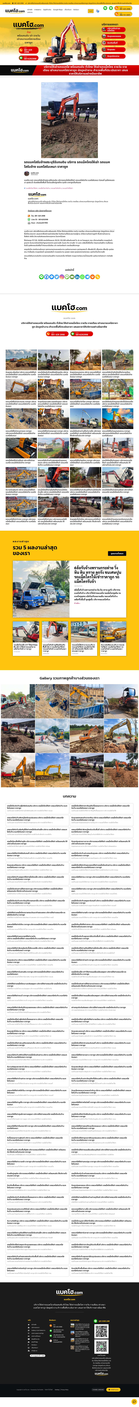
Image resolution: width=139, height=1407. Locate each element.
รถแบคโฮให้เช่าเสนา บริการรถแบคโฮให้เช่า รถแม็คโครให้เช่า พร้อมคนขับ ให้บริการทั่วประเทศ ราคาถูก (52, 521)
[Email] (72, 276)
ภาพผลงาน (37, 10)
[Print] (92, 276)
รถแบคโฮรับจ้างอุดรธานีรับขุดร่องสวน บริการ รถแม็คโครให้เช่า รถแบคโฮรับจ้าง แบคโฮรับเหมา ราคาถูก (101, 1257)
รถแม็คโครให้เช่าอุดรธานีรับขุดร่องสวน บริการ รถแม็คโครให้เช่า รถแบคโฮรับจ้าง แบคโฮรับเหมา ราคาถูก (99, 1139)
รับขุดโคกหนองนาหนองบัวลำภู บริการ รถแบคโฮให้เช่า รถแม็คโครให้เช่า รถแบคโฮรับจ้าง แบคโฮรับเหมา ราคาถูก (101, 1091)
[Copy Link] (97, 276)
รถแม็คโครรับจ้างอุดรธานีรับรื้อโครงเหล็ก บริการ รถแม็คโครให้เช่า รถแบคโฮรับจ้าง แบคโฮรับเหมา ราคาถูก (117, 404)
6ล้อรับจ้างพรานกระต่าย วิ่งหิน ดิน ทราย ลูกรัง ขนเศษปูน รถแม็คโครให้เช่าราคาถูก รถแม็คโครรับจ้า (97, 574)
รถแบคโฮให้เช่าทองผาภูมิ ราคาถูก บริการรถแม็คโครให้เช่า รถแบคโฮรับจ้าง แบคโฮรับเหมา (53, 433)
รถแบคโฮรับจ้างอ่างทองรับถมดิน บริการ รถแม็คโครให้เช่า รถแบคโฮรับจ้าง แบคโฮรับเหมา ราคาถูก (82, 1326)
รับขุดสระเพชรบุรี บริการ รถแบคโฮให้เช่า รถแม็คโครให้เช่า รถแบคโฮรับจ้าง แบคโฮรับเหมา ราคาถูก (101, 1032)
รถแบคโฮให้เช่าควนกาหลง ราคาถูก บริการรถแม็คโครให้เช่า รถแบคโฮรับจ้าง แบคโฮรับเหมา (20, 433)
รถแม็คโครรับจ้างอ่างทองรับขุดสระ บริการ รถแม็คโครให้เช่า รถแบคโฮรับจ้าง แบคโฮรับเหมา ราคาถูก (100, 854)
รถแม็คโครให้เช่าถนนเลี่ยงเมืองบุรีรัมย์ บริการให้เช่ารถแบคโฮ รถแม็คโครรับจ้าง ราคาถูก (101, 1150)
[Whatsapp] (82, 276)
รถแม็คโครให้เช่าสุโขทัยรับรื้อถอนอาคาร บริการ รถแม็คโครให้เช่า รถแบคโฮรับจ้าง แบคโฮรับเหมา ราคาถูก (35, 1020)
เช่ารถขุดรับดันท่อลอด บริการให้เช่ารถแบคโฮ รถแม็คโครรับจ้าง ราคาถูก (98, 1007)
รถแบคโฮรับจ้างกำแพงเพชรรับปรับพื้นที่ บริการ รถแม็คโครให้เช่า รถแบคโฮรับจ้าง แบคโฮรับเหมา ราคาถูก (35, 1257)
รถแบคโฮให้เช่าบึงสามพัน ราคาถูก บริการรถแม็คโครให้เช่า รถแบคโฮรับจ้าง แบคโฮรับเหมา (35, 973)
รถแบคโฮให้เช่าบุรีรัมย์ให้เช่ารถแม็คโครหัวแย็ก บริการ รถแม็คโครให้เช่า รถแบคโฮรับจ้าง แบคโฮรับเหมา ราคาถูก (36, 1233)
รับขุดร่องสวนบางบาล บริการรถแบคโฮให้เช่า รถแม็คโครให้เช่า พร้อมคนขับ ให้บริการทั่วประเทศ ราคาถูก (100, 842)
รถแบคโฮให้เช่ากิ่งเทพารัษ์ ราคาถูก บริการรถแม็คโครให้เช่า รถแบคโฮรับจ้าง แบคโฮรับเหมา (35, 1127)
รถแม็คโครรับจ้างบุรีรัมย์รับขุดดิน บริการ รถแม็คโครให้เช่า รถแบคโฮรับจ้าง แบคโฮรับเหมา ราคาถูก (53, 374)
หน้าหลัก (29, 10)
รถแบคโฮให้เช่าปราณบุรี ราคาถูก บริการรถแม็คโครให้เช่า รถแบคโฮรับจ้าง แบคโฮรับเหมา (82, 1348)
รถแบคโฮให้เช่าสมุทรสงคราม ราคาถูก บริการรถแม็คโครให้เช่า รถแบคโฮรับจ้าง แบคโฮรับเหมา (117, 433)
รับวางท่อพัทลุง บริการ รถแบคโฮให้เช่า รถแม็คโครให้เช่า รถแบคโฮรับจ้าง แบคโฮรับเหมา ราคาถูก (37, 1222)
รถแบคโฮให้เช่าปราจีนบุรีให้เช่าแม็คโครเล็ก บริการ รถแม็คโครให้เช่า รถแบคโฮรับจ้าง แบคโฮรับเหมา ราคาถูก (85, 492)
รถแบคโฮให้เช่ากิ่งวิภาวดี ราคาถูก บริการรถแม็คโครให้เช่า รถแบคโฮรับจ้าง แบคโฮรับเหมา (82, 1341)
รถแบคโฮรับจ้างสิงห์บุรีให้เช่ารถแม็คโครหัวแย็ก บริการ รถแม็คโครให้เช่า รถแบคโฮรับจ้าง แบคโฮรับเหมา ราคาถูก (37, 830)
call (121, 8)
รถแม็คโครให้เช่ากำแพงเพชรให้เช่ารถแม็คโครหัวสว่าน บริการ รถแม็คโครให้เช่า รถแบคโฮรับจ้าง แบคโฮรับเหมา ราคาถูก (100, 866)
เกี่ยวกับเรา (68, 10)
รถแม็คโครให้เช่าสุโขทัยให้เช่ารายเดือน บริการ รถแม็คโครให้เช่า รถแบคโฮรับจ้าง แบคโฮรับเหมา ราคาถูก (101, 1020)
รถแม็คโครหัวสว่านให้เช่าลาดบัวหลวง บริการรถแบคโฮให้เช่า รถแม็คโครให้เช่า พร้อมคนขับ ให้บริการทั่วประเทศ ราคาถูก (100, 984)
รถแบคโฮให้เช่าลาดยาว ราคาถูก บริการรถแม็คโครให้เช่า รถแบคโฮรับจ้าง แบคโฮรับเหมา (101, 1056)
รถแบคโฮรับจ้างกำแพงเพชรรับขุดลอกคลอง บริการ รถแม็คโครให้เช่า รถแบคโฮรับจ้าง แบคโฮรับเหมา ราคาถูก (53, 462)
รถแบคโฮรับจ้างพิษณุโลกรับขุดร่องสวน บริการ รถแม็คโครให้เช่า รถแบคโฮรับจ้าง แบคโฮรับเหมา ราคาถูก (35, 818)
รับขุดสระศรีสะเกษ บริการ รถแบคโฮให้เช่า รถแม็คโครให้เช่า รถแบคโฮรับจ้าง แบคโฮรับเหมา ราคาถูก (35, 866)
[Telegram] (87, 276)
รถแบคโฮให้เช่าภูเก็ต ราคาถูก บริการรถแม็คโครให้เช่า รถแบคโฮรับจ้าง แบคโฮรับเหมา (36, 1103)
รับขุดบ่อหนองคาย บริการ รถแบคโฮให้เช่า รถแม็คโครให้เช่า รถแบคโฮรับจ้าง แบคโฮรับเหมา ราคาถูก (85, 374)
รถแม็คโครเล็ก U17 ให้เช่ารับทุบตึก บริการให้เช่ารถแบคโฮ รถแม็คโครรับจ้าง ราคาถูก (25, 647)
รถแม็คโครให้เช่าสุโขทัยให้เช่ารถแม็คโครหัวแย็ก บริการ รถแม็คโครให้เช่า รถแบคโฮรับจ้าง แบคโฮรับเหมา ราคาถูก (53, 492)
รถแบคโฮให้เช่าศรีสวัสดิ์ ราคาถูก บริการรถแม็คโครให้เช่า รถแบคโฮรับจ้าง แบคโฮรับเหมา (101, 1103)
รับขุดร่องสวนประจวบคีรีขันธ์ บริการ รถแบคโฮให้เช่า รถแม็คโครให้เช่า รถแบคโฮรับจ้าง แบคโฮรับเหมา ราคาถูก (37, 1210)
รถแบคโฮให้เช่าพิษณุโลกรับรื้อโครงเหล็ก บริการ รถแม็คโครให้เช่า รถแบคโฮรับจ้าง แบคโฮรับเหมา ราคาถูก (35, 949)
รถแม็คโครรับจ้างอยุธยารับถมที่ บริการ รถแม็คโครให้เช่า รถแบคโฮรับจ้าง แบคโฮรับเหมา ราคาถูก (100, 901)
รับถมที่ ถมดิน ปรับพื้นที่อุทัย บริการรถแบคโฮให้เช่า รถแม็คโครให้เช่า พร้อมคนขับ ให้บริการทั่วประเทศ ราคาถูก (36, 1150)
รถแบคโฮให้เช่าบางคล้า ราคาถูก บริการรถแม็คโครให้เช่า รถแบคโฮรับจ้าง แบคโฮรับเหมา (36, 1162)
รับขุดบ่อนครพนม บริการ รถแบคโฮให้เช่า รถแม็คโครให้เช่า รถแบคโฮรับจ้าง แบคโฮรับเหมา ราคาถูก (99, 1186)
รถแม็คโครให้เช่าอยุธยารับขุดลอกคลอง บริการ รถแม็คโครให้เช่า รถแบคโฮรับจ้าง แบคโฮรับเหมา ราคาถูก (35, 1245)
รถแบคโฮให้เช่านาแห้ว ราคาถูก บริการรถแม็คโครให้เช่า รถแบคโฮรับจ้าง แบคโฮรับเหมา (101, 913)
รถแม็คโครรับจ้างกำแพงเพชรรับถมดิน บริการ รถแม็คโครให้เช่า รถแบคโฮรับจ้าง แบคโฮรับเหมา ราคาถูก (99, 1174)
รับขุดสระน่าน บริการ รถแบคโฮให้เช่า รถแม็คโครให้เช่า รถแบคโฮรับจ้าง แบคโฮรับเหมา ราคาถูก (36, 961)
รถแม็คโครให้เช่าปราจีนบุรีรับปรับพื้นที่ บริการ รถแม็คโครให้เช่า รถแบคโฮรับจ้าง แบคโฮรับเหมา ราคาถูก (101, 1245)
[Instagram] (61, 276)
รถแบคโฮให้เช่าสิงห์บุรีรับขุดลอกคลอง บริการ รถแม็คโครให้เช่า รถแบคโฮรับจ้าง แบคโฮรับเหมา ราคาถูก (37, 1008)
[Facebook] (46, 276)
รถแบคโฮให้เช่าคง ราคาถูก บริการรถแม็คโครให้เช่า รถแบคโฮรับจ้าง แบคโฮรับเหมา (100, 878)
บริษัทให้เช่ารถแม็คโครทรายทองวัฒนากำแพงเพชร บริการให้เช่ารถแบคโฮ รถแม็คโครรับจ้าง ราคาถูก (36, 913)
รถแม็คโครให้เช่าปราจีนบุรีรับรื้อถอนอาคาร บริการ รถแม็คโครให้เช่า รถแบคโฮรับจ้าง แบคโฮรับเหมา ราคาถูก (100, 806)
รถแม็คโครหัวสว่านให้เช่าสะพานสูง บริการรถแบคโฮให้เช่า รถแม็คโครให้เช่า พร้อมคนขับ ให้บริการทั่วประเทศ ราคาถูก (35, 889)
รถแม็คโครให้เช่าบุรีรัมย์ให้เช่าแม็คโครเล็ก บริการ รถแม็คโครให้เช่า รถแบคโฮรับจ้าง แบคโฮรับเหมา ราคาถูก (100, 949)
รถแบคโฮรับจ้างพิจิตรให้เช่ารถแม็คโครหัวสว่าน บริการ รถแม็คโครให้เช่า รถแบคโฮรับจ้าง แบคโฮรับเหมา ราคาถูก (37, 1056)
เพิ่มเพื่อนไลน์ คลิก (58, 1330)
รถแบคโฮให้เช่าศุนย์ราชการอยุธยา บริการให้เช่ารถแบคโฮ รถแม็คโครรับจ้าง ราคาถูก (35, 1115)
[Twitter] (56, 276)
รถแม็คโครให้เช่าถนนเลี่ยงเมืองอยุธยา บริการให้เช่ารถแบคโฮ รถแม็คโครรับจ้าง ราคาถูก (101, 996)
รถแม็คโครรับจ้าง (44, 188)
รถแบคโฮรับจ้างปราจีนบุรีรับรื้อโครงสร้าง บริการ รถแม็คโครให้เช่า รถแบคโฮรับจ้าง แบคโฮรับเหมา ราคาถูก (100, 1079)
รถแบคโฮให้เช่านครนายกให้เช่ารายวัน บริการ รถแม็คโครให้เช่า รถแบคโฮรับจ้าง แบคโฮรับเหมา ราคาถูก (31, 937)
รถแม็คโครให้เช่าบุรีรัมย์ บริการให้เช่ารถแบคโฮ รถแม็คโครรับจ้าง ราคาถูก (20, 461)
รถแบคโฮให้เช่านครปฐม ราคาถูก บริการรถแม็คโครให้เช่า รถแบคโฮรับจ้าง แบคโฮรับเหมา (101, 1162)
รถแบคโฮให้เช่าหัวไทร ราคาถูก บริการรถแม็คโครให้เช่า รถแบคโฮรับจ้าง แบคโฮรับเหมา (36, 925)
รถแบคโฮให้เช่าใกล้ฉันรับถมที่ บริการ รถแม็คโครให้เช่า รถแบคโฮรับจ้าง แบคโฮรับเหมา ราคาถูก (36, 854)
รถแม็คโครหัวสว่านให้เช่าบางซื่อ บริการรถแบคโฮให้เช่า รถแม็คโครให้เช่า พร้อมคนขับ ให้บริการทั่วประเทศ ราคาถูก (85, 433)
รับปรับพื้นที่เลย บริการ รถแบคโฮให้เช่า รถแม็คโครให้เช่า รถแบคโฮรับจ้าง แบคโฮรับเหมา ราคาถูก (36, 1186)
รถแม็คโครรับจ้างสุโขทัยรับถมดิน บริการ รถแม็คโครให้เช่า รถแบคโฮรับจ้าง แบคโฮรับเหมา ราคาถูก (37, 806)
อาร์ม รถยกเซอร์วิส (59, 1337)
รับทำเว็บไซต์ (48, 1389)
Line (25, 57)
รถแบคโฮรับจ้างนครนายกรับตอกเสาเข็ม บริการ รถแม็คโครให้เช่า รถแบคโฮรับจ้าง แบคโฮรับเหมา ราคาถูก (117, 521)
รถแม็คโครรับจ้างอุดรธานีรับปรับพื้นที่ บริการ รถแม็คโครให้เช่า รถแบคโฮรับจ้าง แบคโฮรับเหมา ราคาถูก (101, 937)
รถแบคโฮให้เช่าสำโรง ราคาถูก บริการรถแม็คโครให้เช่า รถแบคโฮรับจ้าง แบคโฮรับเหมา (85, 404)
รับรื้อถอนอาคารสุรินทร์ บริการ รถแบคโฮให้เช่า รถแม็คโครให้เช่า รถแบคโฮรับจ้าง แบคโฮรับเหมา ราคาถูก (35, 1139)
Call (25, 48)
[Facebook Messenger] (51, 276)
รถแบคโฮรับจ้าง (56, 188)
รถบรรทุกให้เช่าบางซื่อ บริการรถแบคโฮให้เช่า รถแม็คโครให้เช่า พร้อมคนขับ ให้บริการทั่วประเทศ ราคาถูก (100, 1210)
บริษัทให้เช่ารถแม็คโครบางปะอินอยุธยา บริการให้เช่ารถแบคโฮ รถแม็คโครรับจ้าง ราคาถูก (37, 984)
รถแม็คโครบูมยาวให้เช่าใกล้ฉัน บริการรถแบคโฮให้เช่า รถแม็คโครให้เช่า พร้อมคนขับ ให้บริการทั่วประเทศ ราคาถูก (101, 1222)
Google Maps (58, 10)
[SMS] (67, 276)
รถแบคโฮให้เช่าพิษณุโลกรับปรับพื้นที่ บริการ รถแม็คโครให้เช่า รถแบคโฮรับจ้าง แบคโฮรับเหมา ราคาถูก (101, 830)
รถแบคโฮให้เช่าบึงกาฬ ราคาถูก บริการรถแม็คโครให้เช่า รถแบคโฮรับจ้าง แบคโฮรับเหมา (101, 1233)
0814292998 (30, 59)
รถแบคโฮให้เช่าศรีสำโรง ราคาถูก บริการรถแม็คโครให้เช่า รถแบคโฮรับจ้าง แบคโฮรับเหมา (36, 1091)
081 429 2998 (28, 51)
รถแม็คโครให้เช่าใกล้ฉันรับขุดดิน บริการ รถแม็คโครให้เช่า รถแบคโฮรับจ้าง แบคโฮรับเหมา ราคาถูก (101, 1115)
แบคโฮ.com (33, 198)
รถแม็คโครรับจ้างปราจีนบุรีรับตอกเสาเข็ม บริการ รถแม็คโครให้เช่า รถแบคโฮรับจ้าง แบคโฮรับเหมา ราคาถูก (36, 901)
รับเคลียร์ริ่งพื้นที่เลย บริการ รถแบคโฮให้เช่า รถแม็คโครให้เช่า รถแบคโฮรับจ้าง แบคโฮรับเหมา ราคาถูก (100, 1269)
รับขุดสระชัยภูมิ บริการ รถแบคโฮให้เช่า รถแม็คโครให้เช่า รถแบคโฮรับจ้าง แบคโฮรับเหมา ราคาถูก (101, 1067)
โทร (54, 1325)
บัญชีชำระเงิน (47, 10)
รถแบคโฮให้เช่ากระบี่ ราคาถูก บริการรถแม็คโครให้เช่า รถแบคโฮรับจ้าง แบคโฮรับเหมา (37, 996)
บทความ (30, 12)
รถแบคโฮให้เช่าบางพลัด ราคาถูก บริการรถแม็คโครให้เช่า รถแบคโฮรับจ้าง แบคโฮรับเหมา (82, 1334)
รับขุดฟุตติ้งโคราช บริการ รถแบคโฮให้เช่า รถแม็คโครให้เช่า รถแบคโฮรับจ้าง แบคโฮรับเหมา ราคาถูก (35, 1032)
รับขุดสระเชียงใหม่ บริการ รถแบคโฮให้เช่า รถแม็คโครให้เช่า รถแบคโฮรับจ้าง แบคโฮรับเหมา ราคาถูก (21, 374)
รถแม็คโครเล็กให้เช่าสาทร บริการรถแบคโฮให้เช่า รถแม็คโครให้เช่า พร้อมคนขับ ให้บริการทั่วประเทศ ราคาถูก (100, 925)
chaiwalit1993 (57, 1342)
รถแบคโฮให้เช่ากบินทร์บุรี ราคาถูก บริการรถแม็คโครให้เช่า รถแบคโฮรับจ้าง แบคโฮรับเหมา (37, 1269)
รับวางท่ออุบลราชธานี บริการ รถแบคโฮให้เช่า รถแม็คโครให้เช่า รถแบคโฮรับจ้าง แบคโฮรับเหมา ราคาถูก (37, 1067)
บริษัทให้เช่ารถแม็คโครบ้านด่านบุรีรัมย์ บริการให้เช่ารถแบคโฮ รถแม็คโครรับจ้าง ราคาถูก (101, 1198)
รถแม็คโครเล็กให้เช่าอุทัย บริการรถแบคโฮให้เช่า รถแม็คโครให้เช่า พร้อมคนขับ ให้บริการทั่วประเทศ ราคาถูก (37, 842)
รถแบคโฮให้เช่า (67, 188)
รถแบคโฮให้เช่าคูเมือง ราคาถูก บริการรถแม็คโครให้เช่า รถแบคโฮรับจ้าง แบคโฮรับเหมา (85, 462)
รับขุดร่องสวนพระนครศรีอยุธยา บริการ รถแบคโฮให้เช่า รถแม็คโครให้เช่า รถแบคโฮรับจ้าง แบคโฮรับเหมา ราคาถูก (53, 404)
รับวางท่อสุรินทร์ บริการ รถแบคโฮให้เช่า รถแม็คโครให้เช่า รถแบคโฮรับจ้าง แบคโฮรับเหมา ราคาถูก (21, 492)
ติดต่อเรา (76, 10)
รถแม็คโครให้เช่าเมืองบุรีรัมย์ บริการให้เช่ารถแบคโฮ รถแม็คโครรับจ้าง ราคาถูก (117, 491)
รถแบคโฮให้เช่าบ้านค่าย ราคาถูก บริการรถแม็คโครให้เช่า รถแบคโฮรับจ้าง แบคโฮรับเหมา (36, 1079)
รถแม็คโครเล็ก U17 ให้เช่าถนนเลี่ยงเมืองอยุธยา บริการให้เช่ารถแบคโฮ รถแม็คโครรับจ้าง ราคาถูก (98, 973)
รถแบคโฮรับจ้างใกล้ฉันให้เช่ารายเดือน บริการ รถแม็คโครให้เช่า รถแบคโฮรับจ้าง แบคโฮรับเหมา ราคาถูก (117, 374)
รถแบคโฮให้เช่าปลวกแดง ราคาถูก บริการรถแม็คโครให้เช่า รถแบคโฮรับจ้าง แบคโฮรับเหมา (21, 404)
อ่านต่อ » (77, 603)
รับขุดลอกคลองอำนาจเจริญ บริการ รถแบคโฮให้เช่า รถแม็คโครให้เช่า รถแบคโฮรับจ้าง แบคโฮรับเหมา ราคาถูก (101, 818)
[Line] (41, 276)
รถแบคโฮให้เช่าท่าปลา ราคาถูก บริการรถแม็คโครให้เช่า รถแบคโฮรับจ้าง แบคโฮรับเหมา (21, 521)
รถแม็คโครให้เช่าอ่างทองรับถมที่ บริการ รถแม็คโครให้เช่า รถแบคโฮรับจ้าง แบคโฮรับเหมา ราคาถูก (101, 1044)
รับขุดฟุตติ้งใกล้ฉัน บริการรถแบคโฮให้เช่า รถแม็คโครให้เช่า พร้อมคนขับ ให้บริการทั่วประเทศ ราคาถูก (85, 521)
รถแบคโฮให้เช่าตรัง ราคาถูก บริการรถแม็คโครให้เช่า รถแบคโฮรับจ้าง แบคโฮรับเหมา (101, 889)
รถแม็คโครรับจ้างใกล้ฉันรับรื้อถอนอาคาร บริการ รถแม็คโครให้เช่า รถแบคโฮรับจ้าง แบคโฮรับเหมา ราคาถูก (35, 1198)
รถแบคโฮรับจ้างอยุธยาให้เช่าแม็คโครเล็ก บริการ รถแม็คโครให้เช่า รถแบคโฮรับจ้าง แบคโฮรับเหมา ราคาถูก (35, 878)
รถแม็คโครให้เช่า (32, 188)
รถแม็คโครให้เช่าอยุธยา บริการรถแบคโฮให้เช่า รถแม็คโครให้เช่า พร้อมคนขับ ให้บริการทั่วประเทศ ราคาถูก (117, 462)
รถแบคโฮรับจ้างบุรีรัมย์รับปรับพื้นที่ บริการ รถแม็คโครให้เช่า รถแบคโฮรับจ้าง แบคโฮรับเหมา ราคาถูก (54, 648)
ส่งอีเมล (55, 1340)
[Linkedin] (77, 276)
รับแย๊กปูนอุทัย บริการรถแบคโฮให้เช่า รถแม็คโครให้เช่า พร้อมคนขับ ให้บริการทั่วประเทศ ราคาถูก (37, 1174)
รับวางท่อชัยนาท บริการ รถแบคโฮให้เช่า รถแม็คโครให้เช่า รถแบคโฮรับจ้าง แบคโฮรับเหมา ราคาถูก (112, 648)
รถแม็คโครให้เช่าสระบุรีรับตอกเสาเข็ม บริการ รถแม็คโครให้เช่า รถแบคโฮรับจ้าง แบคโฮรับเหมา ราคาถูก (36, 1044)
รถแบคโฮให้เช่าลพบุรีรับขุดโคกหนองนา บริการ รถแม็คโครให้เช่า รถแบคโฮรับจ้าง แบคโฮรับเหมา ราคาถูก (99, 1127)
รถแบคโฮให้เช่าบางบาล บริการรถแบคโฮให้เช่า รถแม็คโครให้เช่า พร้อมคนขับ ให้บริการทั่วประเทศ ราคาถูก (83, 648)
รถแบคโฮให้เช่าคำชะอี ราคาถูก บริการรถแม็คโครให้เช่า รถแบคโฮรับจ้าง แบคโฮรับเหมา (101, 961)
